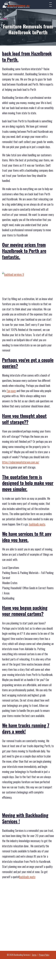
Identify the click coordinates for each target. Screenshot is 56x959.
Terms (34, 954)
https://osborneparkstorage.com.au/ (20, 462)
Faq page (11, 391)
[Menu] (50, 4)
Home (5, 18)
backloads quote (37, 524)
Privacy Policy (44, 954)
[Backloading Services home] (16, 4)
